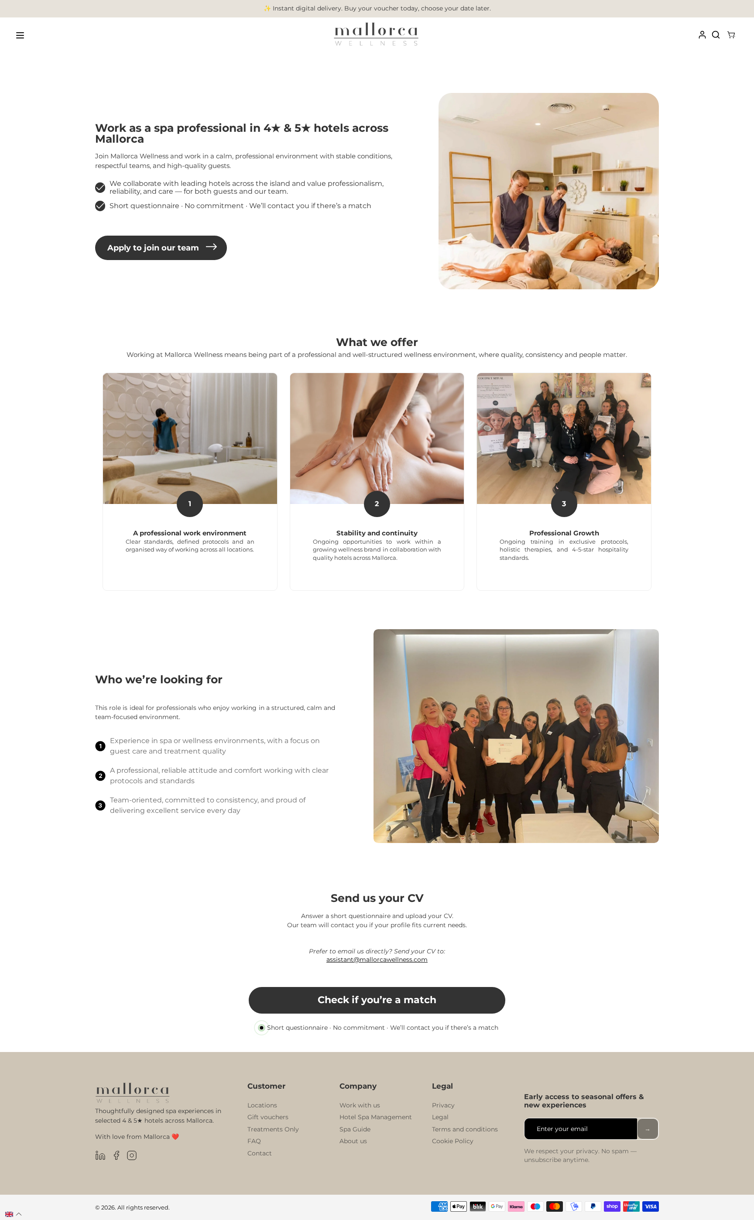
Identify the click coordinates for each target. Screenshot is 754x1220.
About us (353, 1141)
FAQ (254, 1141)
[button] (13, 1214)
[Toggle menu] (20, 35)
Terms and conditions (465, 1129)
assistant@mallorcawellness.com (377, 959)
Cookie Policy (452, 1141)
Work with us (359, 1105)
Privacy (443, 1105)
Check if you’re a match (377, 1000)
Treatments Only (273, 1129)
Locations (262, 1105)
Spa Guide (354, 1129)
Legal (440, 1117)
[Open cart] (731, 35)
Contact (259, 1153)
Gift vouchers (267, 1117)
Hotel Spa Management (375, 1117)
